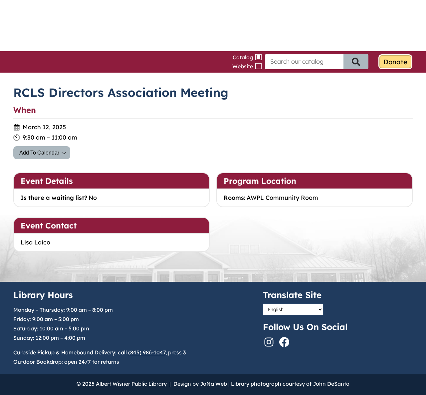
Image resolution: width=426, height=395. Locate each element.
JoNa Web (213, 383)
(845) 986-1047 (146, 352)
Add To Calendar (39, 153)
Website (242, 66)
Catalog (243, 57)
